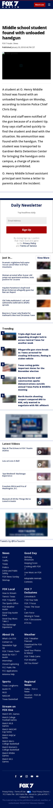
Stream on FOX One (9, 708)
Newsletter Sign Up (9, 646)
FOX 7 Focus (30, 603)
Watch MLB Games (7, 724)
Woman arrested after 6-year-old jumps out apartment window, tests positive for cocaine (18, 277)
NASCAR (6, 695)
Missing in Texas (31, 616)
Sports (6, 681)
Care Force (29, 612)
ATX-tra (27, 623)
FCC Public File (9, 667)
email (37, 776)
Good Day (30, 553)
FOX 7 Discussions (32, 619)
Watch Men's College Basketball (10, 742)
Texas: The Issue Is (32, 608)
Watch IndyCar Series (9, 736)
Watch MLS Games (7, 760)
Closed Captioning (10, 664)
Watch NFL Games (11, 714)
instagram (26, 776)
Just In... (7, 257)
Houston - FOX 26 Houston (32, 696)
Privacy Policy (29, 243)
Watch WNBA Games (8, 754)
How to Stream (9, 593)
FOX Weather (30, 659)
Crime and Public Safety (10, 572)
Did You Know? (31, 663)
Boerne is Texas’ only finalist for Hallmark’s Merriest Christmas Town (18, 314)
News (16, 43)
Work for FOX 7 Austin (9, 656)
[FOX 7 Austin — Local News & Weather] (10, 4)
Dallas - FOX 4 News (30, 690)
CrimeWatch (29, 596)
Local (4, 557)
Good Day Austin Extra (10, 614)
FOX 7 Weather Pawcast (31, 639)
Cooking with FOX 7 (32, 567)
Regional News (29, 683)
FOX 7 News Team (11, 651)
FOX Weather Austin (8, 608)
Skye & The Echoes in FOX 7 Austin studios (17, 449)
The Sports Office (10, 603)
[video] (44, 451)
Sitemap (6, 580)
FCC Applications (10, 670)
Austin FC (6, 689)
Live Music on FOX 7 (32, 573)
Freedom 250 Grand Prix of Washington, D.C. (14, 487)
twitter (21, 776)
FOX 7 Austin (7, 43)
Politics (5, 567)
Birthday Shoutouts (29, 558)
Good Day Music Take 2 (10, 620)
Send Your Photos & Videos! (32, 651)
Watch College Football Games (9, 718)
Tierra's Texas (8, 596)
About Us (8, 634)
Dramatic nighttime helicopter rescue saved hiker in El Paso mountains (16, 264)
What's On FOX (9, 638)
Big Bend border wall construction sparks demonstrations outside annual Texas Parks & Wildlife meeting (34, 383)
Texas (5, 564)
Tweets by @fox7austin (12, 541)
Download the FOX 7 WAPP (33, 645)
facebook (16, 776)
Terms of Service (28, 245)
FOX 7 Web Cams (32, 656)
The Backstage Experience (9, 625)
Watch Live (39, 5)
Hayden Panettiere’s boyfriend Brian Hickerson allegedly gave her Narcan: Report (18, 289)
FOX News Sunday (10, 576)
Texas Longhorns (10, 685)
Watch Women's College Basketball (10, 748)
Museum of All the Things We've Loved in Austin (16, 500)
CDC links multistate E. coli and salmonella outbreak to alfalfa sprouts (15, 302)
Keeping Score (30, 563)
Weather (29, 634)
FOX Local (8, 589)
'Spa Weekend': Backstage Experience (14, 474)
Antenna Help (8, 674)
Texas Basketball (10, 699)
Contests (28, 581)
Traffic (5, 560)
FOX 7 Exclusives (30, 590)
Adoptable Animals (32, 578)
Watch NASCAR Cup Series (9, 730)
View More (43, 257)
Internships (7, 660)
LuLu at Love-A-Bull (11, 461)
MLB (4, 692)
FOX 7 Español (9, 600)
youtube (32, 776)
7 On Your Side (31, 600)
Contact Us (7, 642)
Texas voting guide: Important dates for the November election (31, 368)
